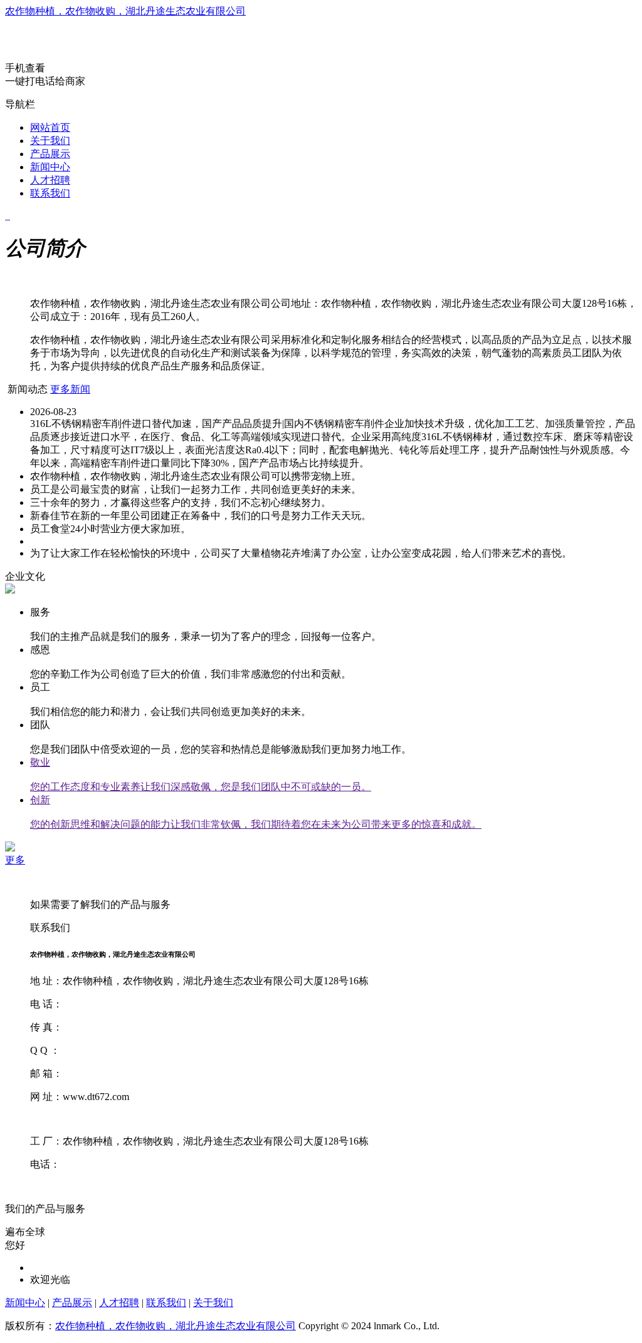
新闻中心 (50, 167)
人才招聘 (50, 180)
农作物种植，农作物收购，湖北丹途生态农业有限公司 (125, 11)
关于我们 (50, 140)
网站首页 (50, 127)
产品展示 (50, 153)
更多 (15, 860)
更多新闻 (70, 389)
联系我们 (50, 193)
